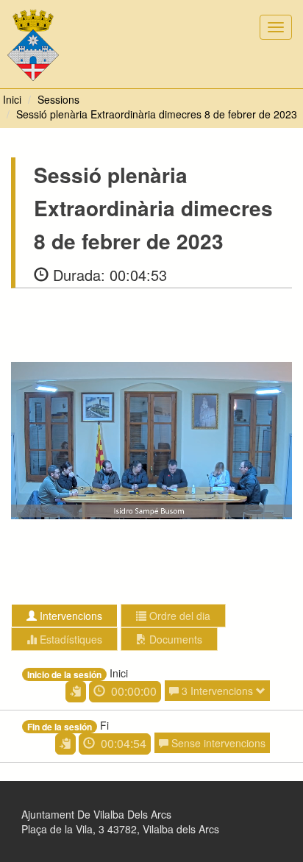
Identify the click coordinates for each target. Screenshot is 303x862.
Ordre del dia (178, 615)
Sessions (58, 99)
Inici (12, 99)
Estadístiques (69, 639)
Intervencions (69, 615)
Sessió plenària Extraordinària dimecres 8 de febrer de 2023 (156, 114)
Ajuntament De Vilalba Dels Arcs (96, 814)
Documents (174, 639)
